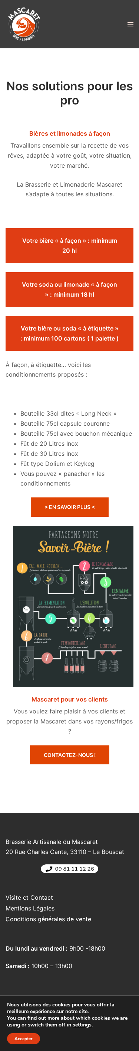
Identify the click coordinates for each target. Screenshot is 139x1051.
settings (82, 1025)
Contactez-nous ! (70, 755)
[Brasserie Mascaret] (24, 23)
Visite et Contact (29, 897)
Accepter (23, 1039)
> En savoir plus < (69, 507)
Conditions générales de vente (48, 919)
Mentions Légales (30, 908)
